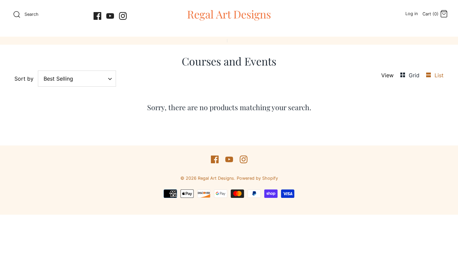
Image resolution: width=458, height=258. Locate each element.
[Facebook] (97, 16)
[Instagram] (123, 16)
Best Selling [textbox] (58, 79)
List (439, 75)
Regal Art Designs (216, 178)
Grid (415, 75)
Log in (411, 13)
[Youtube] (110, 16)
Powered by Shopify (257, 178)
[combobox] (77, 79)
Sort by (24, 78)
